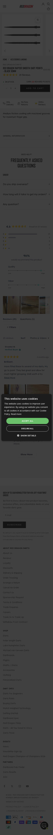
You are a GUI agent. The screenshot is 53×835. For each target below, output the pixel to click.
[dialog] (26, 417)
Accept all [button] (27, 421)
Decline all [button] (27, 428)
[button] (26, 435)
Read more (16, 413)
